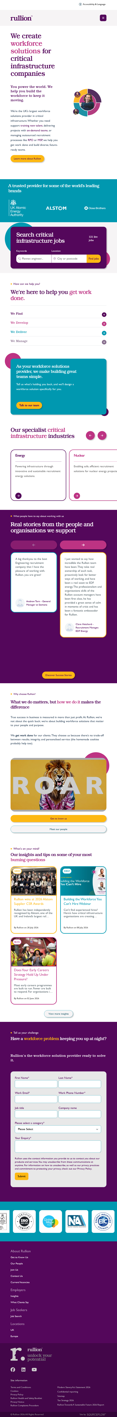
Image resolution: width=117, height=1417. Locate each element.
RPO (30, 140)
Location (56, 250)
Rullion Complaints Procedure (25, 1405)
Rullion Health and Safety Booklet (26, 1398)
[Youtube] (36, 1369)
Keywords (21, 250)
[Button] (90, 435)
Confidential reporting (67, 1391)
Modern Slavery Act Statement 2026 (73, 1387)
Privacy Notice (17, 1402)
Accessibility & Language (94, 4)
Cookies (14, 1391)
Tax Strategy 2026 (65, 1400)
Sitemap (61, 1396)
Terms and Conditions (21, 1387)
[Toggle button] (103, 18)
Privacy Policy (84, 1168)
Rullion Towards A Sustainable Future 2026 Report (80, 1404)
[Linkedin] (24, 1369)
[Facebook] (14, 1369)
